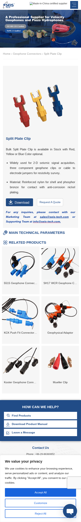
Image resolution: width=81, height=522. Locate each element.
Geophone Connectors (27, 53)
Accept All (41, 492)
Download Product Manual (29, 424)
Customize (40, 503)
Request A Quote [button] (50, 202)
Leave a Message (23, 432)
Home (6, 53)
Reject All (40, 513)
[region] (40, 488)
